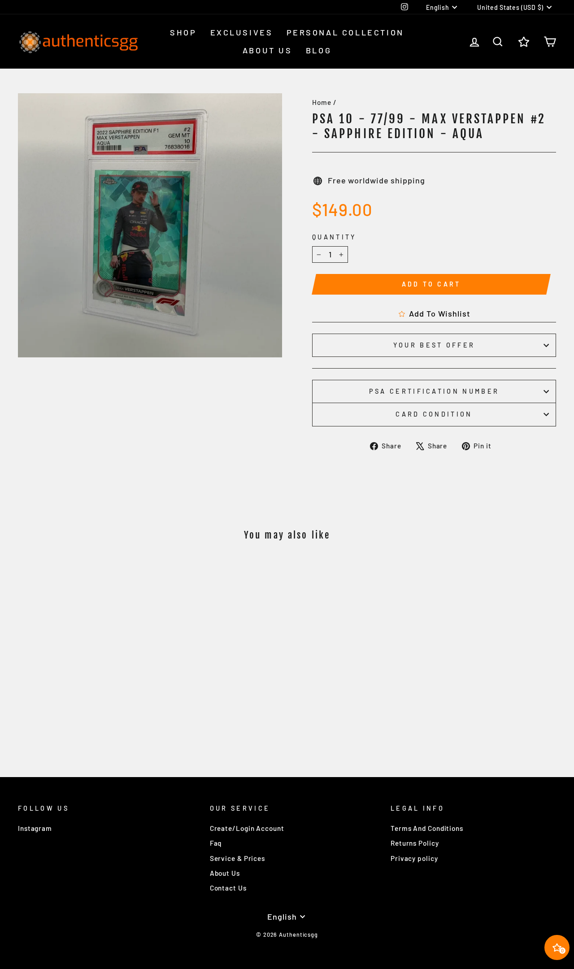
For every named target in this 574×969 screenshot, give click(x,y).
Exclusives (241, 32)
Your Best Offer (434, 345)
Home (321, 102)
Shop (183, 32)
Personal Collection (345, 32)
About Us (267, 50)
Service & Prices (237, 858)
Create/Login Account (247, 828)
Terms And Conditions (427, 828)
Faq (216, 843)
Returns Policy (415, 843)
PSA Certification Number (434, 391)
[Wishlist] (524, 41)
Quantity (334, 237)
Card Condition (434, 414)
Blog (318, 50)
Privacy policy (414, 858)
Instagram (35, 828)
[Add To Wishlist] (134, 574)
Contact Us (228, 888)
